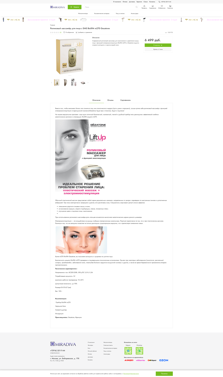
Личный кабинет (92, 351)
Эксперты (90, 345)
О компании (117, 2)
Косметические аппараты (101, 13)
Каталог (76, 7)
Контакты (152, 2)
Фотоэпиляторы (83, 13)
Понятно (164, 373)
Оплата (125, 2)
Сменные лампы (108, 345)
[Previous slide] (53, 56)
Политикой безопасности (131, 374)
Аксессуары (134, 13)
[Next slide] (87, 56)
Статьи (146, 2)
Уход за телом (120, 13)
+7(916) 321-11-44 (166, 2)
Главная (52, 25)
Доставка (132, 2)
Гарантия (139, 2)
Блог (89, 348)
